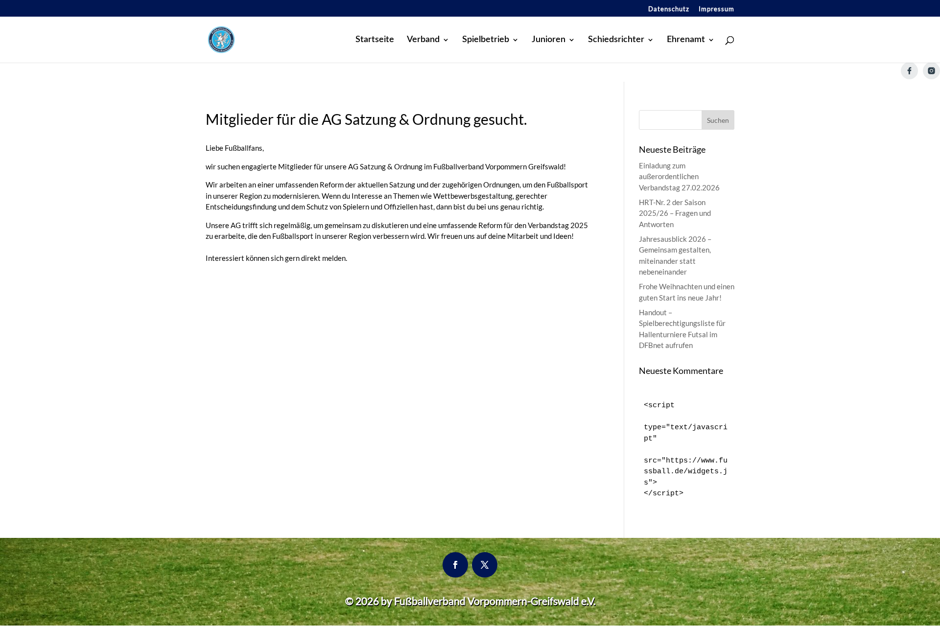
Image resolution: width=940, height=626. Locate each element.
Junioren (548, 40)
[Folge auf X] (484, 565)
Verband (423, 40)
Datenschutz (668, 9)
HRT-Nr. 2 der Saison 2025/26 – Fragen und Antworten (675, 213)
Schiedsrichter (616, 40)
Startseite (374, 40)
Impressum (716, 9)
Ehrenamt (686, 40)
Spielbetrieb (485, 40)
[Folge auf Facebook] (455, 565)
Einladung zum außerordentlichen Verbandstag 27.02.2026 (679, 176)
